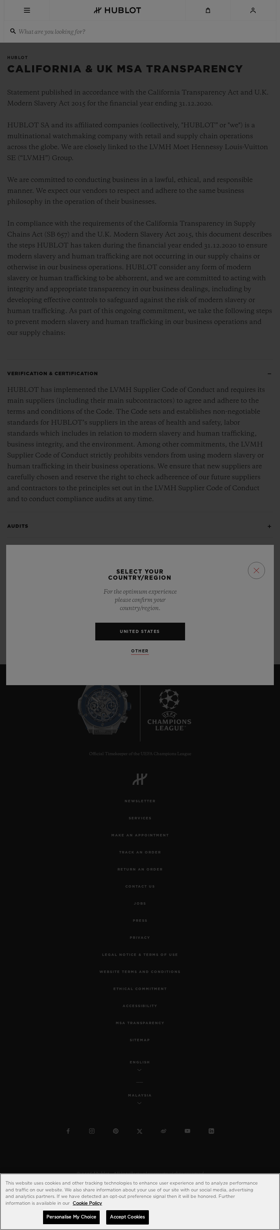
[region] (140, 1201)
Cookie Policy (87, 1203)
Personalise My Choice (71, 1217)
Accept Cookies (127, 1217)
